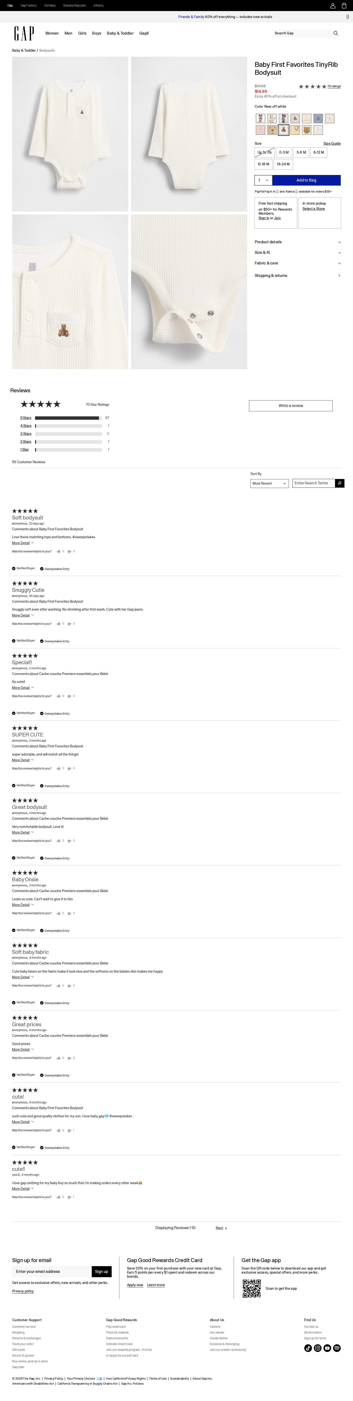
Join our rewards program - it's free (129, 1349)
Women (52, 33)
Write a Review (291, 405)
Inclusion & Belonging (224, 1344)
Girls (82, 33)
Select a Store (314, 208)
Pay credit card (116, 1326)
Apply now (135, 1285)
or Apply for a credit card (122, 1355)
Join (277, 218)
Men (69, 33)
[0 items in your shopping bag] (344, 5)
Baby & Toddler (120, 33)
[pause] (348, 17)
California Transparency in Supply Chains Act (87, 1383)
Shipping (18, 1332)
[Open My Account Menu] (332, 5)
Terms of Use (158, 1378)
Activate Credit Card (119, 1344)
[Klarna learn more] (296, 191)
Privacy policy (23, 1291)
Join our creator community (228, 1349)
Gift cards (18, 1349)
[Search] (336, 33)
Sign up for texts (315, 1338)
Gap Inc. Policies (132, 1383)
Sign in (264, 218)
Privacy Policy (53, 1378)
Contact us (311, 1326)
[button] (129, 215)
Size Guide (332, 143)
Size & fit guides (23, 1355)
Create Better (219, 1338)
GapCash (18, 1367)
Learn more (156, 1285)
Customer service (24, 1326)
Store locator (313, 1332)
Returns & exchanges (26, 1338)
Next (219, 1228)
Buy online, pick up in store (30, 1361)
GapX (144, 33)
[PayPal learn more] (277, 191)
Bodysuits (47, 50)
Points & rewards (117, 1332)
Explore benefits (117, 1338)
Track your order (23, 1344)
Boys (96, 33)
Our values (217, 1332)
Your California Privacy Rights (126, 1378)
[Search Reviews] (340, 483)
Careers (215, 1326)
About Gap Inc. (202, 1378)
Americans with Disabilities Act (33, 1383)
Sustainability (179, 1378)
